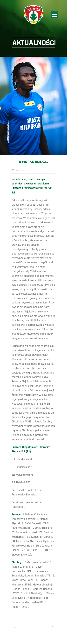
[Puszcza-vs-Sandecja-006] (33, 106)
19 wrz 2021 (21, 170)
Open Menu (54, 14)
